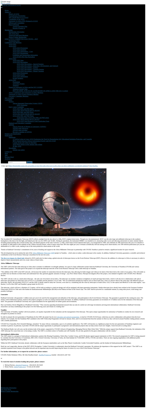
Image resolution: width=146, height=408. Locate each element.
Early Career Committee (16, 107)
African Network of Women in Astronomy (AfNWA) (29, 126)
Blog (6, 153)
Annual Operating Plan (20, 26)
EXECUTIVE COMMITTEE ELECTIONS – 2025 (21, 39)
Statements (12, 137)
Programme (16, 82)
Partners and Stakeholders (13, 134)
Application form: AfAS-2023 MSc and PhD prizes (33, 118)
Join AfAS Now (14, 33)
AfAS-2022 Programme (20, 73)
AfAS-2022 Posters (19, 75)
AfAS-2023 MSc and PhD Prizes (23, 116)
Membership (9, 30)
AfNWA (11, 125)
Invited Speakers (18, 78)
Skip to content (5, 3)
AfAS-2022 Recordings (20, 62)
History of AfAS (14, 14)
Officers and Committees (16, 23)
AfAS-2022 (12, 59)
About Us (8, 12)
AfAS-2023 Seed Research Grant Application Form (33, 121)
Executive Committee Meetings (18, 96)
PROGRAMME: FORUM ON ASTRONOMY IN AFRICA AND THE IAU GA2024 (40, 91)
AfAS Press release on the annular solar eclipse (27, 144)
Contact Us (8, 151)
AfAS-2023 (12, 46)
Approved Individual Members (18, 35)
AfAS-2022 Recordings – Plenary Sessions (30, 71)
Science (11, 101)
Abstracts (16, 85)
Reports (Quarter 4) (19, 28)
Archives (7, 159)
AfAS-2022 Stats (18, 60)
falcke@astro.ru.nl (20, 367)
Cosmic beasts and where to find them (25, 143)
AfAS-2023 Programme (20, 48)
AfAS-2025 (12, 44)
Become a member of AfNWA (22, 132)
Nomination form (14, 41)
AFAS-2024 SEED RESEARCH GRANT (26, 114)
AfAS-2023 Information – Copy (23, 51)
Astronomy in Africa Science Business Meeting (23, 94)
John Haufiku (93, 166)
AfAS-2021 (12, 80)
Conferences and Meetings (13, 42)
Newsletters (12, 148)
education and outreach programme (68, 317)
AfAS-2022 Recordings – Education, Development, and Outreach (37, 66)
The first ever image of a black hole (12, 258)
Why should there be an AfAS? (18, 17)
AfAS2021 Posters (19, 84)
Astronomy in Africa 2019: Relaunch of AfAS (23, 21)
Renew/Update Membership (17, 37)
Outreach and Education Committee (20, 123)
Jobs (6, 155)
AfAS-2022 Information (20, 76)
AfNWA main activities (20, 130)
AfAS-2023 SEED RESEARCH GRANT (26, 119)
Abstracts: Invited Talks (20, 89)
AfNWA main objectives (20, 128)
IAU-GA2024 (9, 98)
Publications (8, 135)
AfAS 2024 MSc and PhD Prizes (23, 112)
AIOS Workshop (22, 105)
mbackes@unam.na (22, 365)
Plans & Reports (14, 25)
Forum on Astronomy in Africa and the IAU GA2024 (25, 87)
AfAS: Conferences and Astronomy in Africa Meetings (26, 92)
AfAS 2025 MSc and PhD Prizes (23, 109)
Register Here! (9, 157)
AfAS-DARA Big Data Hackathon (24, 57)
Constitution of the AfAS (16, 19)
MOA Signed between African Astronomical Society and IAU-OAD (34, 141)
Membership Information (16, 32)
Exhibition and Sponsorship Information (25, 55)
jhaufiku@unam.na (45, 355)
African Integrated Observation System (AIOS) (27, 103)
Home (7, 10)
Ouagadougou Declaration (17, 16)
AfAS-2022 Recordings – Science (27, 67)
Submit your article (19, 150)
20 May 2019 (17, 146)
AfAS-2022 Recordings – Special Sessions (30, 64)
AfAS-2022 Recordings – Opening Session (30, 69)
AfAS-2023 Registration (20, 53)
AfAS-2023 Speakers (19, 50)
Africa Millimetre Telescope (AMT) (44, 253)
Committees (8, 100)
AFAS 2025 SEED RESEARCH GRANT (26, 110)
